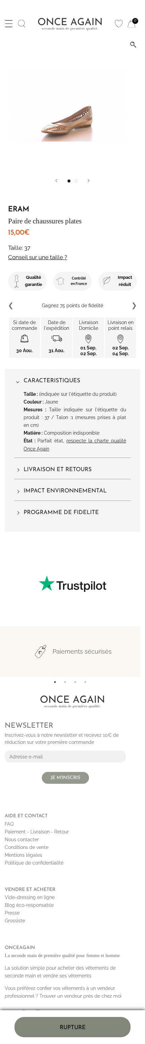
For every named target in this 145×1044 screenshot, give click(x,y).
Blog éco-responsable (29, 905)
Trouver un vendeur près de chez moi (80, 996)
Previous (11, 306)
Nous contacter (22, 839)
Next (134, 306)
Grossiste (15, 920)
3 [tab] (75, 682)
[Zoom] (133, 44)
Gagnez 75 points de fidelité (72, 305)
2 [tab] (65, 682)
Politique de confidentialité (34, 863)
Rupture (73, 1027)
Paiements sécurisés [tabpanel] (82, 651)
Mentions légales (23, 855)
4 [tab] (85, 682)
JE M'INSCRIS (65, 777)
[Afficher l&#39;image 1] (68, 181)
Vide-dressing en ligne (30, 897)
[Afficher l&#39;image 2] (76, 181)
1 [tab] (55, 682)
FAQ (9, 824)
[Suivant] (89, 180)
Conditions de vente (27, 847)
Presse (12, 913)
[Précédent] (56, 180)
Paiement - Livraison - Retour (37, 831)
